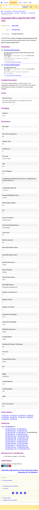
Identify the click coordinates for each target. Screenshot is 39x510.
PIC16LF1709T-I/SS (23, 449)
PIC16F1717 (29, 417)
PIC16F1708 (5, 417)
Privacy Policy (7, 498)
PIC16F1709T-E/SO (11, 436)
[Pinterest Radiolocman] (21, 493)
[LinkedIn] (5, 466)
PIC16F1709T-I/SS (10, 439)
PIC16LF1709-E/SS (10, 443)
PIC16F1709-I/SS (10, 434)
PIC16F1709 (16, 30)
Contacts (5, 488)
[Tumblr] (7, 466)
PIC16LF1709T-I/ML (23, 447)
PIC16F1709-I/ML (10, 432)
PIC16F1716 (21, 417)
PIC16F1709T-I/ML (10, 438)
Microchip (15, 25)
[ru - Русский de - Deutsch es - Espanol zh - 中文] (30, 2)
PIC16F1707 (29, 415)
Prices (20, 2)
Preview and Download (12, 50)
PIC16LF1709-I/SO (21, 445)
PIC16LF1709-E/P (10, 441)
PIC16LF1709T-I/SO (11, 449)
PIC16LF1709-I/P (10, 445)
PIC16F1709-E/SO (10, 430)
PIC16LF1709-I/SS (10, 447)
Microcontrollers (7, 480)
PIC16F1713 (13, 417)
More (26, 2)
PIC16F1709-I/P (21, 432)
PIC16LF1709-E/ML (22, 439)
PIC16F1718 (5, 419)
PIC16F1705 (21, 415)
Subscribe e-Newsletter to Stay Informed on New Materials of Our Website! (19, 471)
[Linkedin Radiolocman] (25, 493)
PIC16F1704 (13, 415)
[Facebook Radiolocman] (13, 493)
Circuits (6, 2)
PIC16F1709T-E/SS (23, 436)
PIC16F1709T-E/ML (22, 434)
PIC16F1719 (13, 419)
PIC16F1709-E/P (21, 429)
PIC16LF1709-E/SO (22, 441)
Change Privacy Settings (10, 500)
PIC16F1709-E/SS (22, 430)
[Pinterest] (10, 466)
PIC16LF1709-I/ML (22, 443)
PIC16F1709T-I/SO (22, 438)
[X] (2, 466)
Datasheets (13, 2)
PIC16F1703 (5, 415)
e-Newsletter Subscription (10, 486)
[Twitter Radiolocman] (17, 493)
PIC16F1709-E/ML (10, 429)
